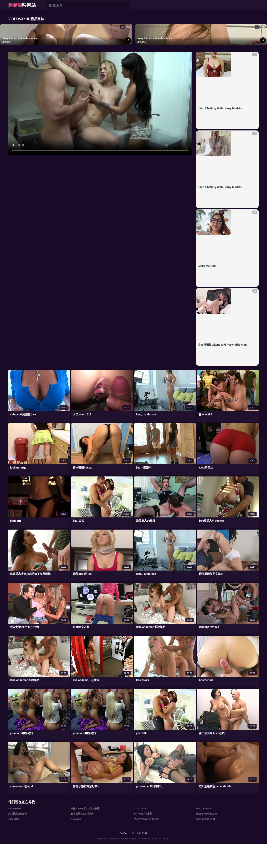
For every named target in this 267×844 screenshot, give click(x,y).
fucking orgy (14, 808)
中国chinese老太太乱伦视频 (85, 808)
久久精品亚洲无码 (17, 813)
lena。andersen (204, 808)
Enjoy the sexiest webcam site (20, 38)
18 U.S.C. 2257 (139, 833)
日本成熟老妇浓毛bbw (82, 813)
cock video (13, 819)
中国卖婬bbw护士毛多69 (146, 819)
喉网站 (22, 5)
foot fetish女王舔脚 (143, 813)
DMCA (123, 833)
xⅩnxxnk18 (140, 808)
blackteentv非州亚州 (206, 813)
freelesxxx (76, 819)
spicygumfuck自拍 (205, 819)
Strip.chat (6, 42)
